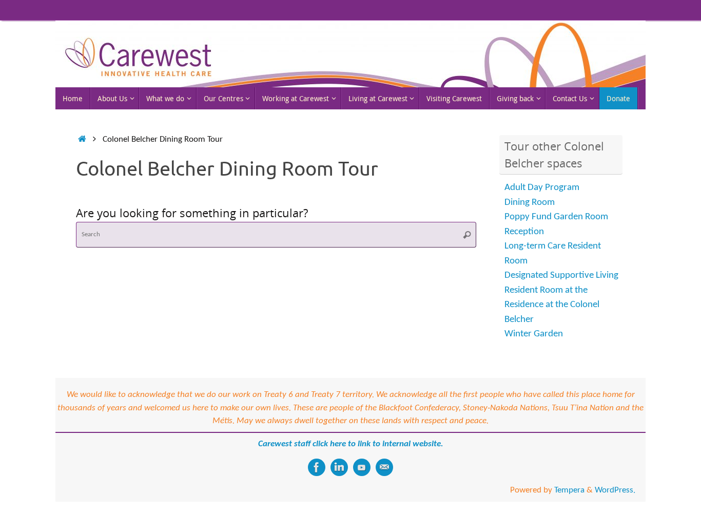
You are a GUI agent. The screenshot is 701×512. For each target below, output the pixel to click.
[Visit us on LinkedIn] (339, 467)
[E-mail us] (384, 467)
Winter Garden (533, 334)
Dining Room (529, 202)
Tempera (569, 490)
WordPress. (615, 490)
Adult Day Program (541, 188)
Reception (524, 232)
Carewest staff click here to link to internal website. (350, 444)
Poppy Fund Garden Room (556, 217)
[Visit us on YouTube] (362, 467)
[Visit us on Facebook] (316, 467)
